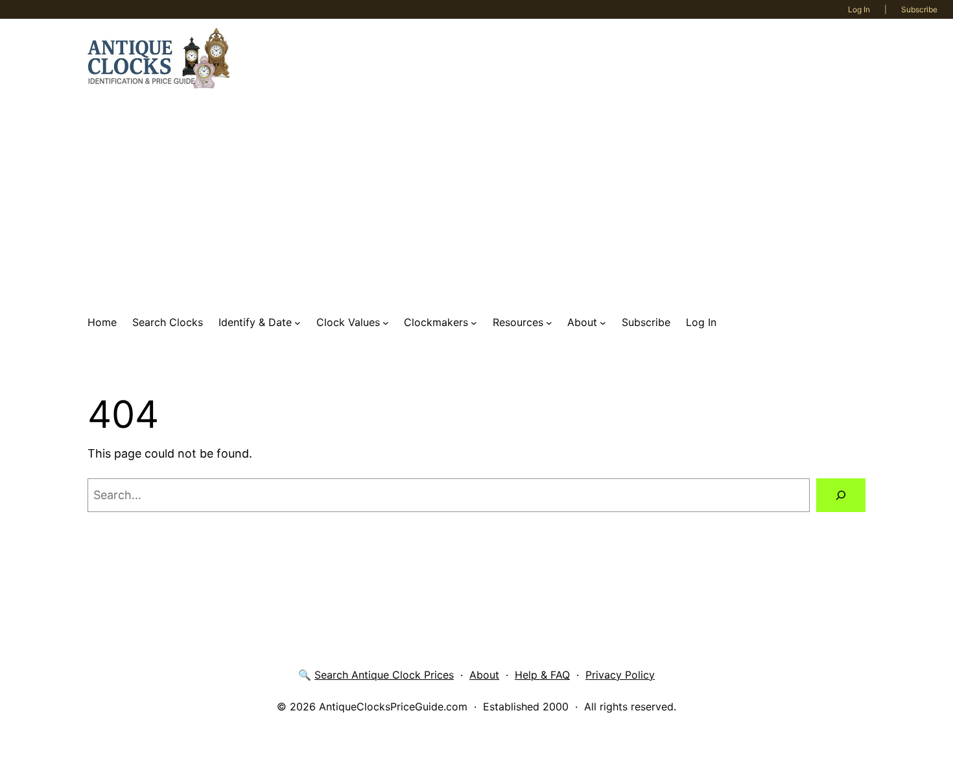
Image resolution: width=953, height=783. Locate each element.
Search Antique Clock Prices (384, 674)
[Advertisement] (476, 201)
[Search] (840, 495)
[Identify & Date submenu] (297, 323)
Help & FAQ (542, 674)
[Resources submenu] (549, 323)
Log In (859, 9)
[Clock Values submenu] (385, 323)
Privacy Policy (620, 674)
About (484, 674)
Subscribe (919, 9)
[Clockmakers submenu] (474, 323)
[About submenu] (603, 323)
